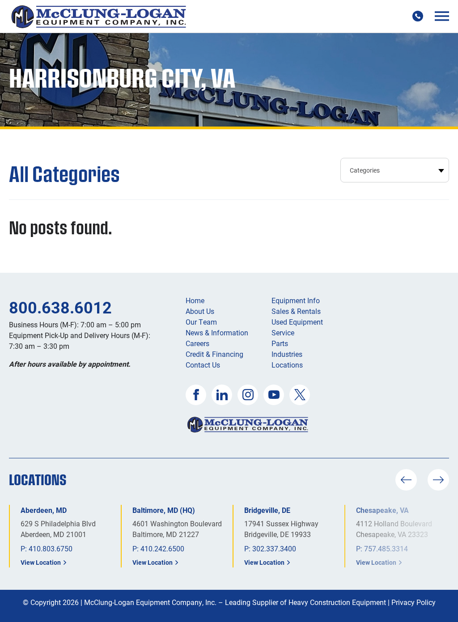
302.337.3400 (274, 548)
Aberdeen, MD (44, 510)
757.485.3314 (386, 548)
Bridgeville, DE (267, 510)
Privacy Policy (413, 602)
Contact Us (203, 364)
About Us (200, 311)
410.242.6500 (162, 548)
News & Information (217, 332)
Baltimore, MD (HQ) (163, 510)
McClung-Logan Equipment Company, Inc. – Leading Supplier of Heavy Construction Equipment (235, 602)
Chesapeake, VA (382, 510)
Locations (287, 364)
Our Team (201, 321)
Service (282, 332)
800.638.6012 (60, 307)
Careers (197, 343)
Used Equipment (297, 321)
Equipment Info (295, 300)
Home (195, 300)
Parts (279, 343)
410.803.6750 (50, 548)
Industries (286, 354)
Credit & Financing (214, 354)
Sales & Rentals (296, 311)
